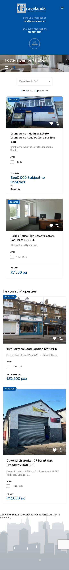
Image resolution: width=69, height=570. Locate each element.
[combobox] (34, 81)
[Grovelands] (31, 8)
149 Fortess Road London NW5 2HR (31, 349)
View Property (35, 122)
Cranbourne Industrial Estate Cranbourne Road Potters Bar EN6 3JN (33, 137)
